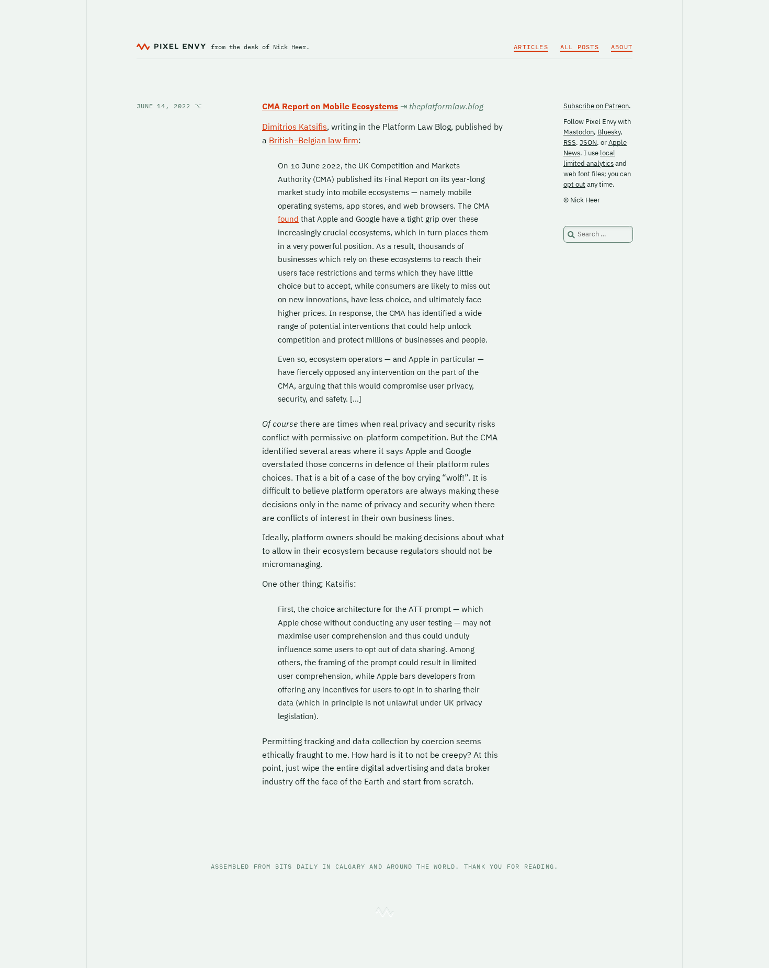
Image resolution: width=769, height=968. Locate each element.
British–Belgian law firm (313, 140)
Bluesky (608, 132)
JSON (588, 142)
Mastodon (578, 132)
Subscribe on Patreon (596, 105)
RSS (569, 142)
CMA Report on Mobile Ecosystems (330, 106)
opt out (574, 184)
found (288, 219)
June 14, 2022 (169, 106)
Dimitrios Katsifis (294, 126)
